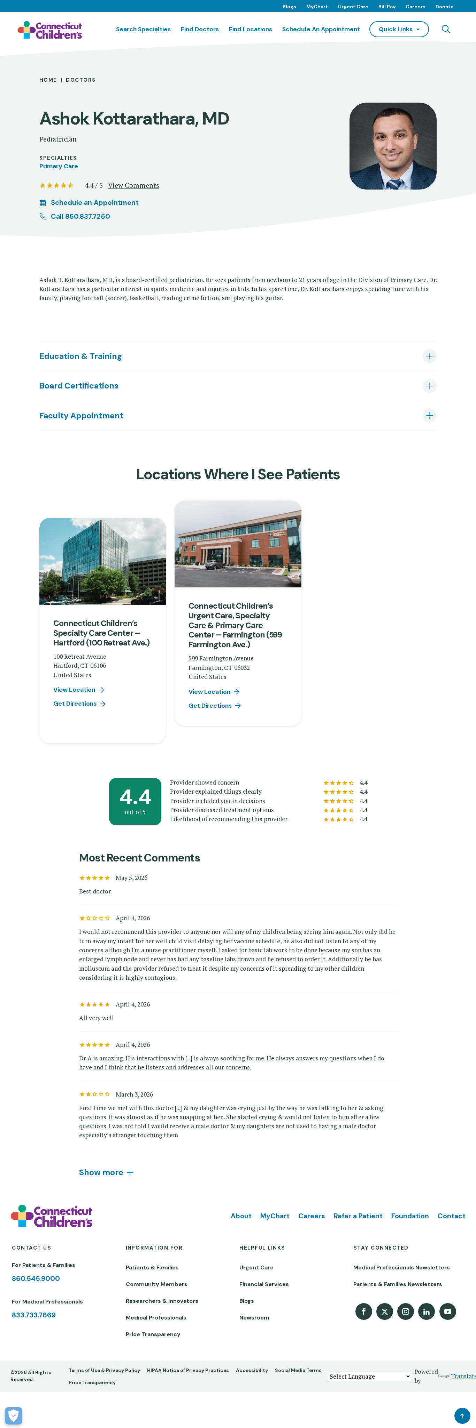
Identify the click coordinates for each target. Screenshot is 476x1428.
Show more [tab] (101, 1172)
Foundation (410, 1216)
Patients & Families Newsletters (397, 1284)
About (241, 1216)
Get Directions (75, 703)
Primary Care (58, 166)
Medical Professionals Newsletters (401, 1267)
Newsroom (254, 1317)
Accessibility (252, 1370)
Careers (415, 6)
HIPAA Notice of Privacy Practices (188, 1370)
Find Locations (250, 29)
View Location (74, 689)
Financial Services (264, 1284)
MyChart (317, 6)
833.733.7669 (34, 1315)
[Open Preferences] (13, 1416)
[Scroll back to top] (462, 1416)
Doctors (80, 80)
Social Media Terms (298, 1370)
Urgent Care (353, 6)
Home (48, 80)
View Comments (133, 185)
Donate (445, 6)
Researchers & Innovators (162, 1301)
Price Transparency (153, 1334)
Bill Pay (387, 6)
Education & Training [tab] (80, 356)
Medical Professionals (156, 1317)
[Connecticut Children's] (49, 30)
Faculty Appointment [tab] (81, 415)
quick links (396, 29)
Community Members (156, 1284)
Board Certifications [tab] (78, 385)
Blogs (289, 6)
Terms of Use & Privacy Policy (104, 1370)
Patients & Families (152, 1267)
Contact (452, 1216)
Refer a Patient (358, 1216)
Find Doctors (200, 29)
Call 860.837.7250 (80, 216)
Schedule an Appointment (321, 29)
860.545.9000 (36, 1278)
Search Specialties (143, 29)
